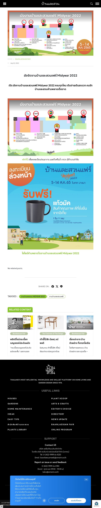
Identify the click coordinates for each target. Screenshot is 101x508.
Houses (12, 398)
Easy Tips (13, 419)
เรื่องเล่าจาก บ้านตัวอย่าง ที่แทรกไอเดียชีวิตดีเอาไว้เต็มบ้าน (79, 343)
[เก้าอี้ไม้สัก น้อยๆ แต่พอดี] (50, 323)
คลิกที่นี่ (25, 159)
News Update (59, 419)
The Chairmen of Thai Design (52, 333)
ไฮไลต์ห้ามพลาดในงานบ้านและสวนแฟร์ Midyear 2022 (50, 253)
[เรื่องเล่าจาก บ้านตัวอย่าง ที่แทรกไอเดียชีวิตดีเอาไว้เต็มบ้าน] (80, 323)
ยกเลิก (56, 500)
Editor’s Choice (61, 409)
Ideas (11, 414)
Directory (57, 414)
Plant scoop (59, 398)
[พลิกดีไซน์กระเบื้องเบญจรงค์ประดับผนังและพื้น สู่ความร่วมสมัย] (21, 323)
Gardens (13, 403)
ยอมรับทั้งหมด (76, 500)
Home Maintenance (20, 409)
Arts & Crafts (60, 403)
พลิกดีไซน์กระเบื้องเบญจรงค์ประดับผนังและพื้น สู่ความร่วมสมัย (20, 345)
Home (10, 59)
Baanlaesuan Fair (23, 59)
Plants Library (17, 429)
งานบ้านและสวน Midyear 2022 (33, 296)
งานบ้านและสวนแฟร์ (56, 296)
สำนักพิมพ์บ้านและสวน (18, 424)
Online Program (61, 429)
